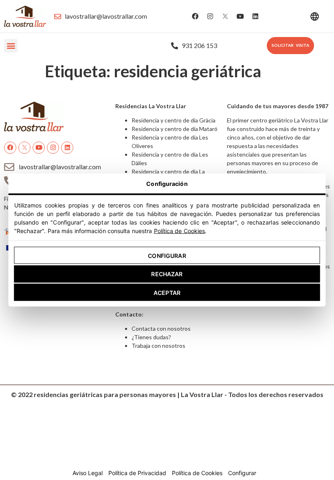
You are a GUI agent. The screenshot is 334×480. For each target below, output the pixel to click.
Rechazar (166, 274)
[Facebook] (195, 16)
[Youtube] (240, 16)
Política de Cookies (179, 230)
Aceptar (167, 292)
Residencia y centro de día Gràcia (173, 120)
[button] (11, 45)
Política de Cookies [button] (197, 472)
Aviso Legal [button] (88, 472)
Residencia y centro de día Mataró (175, 128)
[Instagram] (210, 16)
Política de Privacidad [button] (137, 472)
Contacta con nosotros (161, 328)
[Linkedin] (255, 16)
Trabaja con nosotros (158, 345)
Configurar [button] (242, 472)
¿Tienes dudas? (151, 337)
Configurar (167, 255)
